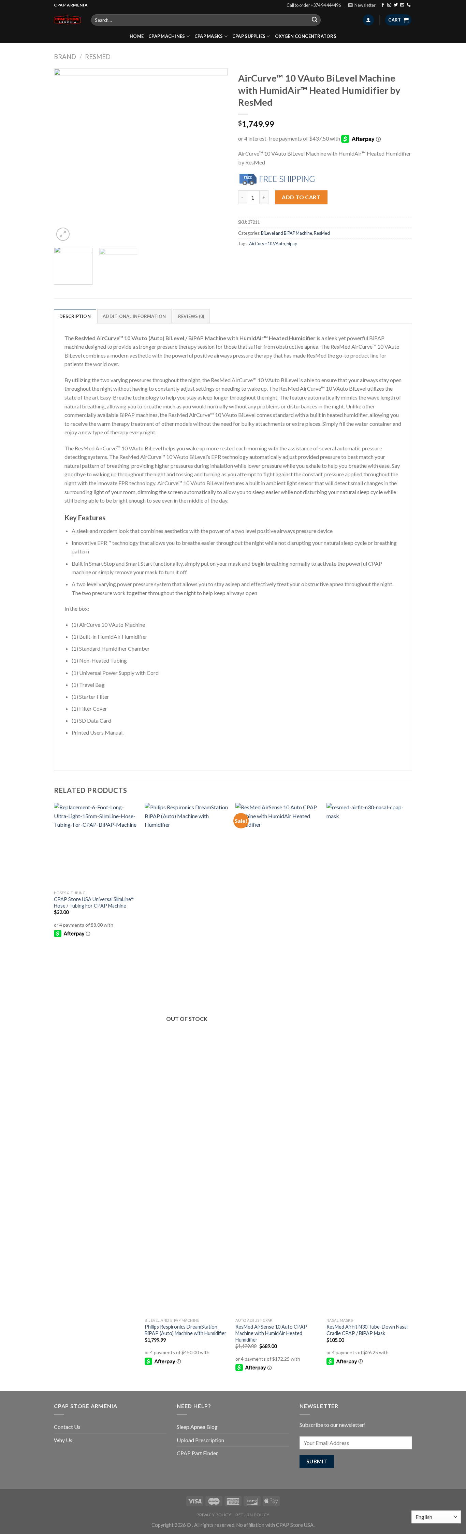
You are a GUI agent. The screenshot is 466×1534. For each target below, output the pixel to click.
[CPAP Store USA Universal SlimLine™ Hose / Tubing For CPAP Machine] (96, 845)
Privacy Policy (213, 1514)
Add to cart (301, 197)
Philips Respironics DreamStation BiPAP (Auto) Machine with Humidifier (186, 1330)
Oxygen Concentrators (305, 36)
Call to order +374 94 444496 (314, 5)
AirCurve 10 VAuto (267, 243)
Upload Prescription (200, 1440)
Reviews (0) (191, 316)
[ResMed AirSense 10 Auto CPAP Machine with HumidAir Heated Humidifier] (277, 1059)
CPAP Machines (166, 36)
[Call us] (409, 5)
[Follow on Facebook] (383, 5)
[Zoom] (63, 234)
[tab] (75, 316)
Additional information (134, 316)
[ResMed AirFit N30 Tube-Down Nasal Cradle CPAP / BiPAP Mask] (368, 1059)
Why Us (63, 1440)
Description (75, 316)
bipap (292, 243)
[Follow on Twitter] (396, 5)
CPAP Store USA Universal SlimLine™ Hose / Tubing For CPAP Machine (94, 902)
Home (137, 36)
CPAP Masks (208, 36)
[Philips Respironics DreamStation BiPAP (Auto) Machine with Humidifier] (187, 1059)
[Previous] (66, 155)
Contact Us (67, 1426)
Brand (65, 56)
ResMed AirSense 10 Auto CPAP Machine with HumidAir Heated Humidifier (271, 1333)
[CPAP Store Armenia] (67, 19)
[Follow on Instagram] (389, 5)
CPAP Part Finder (197, 1453)
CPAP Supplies (248, 36)
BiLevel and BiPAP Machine (286, 233)
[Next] (216, 155)
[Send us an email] (402, 5)
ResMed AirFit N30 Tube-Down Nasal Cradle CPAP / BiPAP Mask (367, 1330)
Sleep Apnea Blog (197, 1426)
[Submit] (314, 20)
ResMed (98, 56)
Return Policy (252, 1514)
